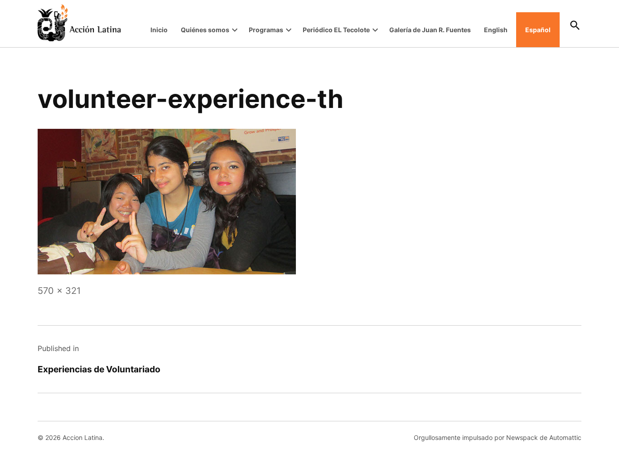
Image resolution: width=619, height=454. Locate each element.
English (496, 30)
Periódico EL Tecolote (336, 30)
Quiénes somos (205, 30)
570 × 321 (59, 290)
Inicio (159, 30)
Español (538, 30)
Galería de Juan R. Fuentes (430, 30)
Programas (266, 30)
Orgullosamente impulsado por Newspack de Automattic (497, 437)
